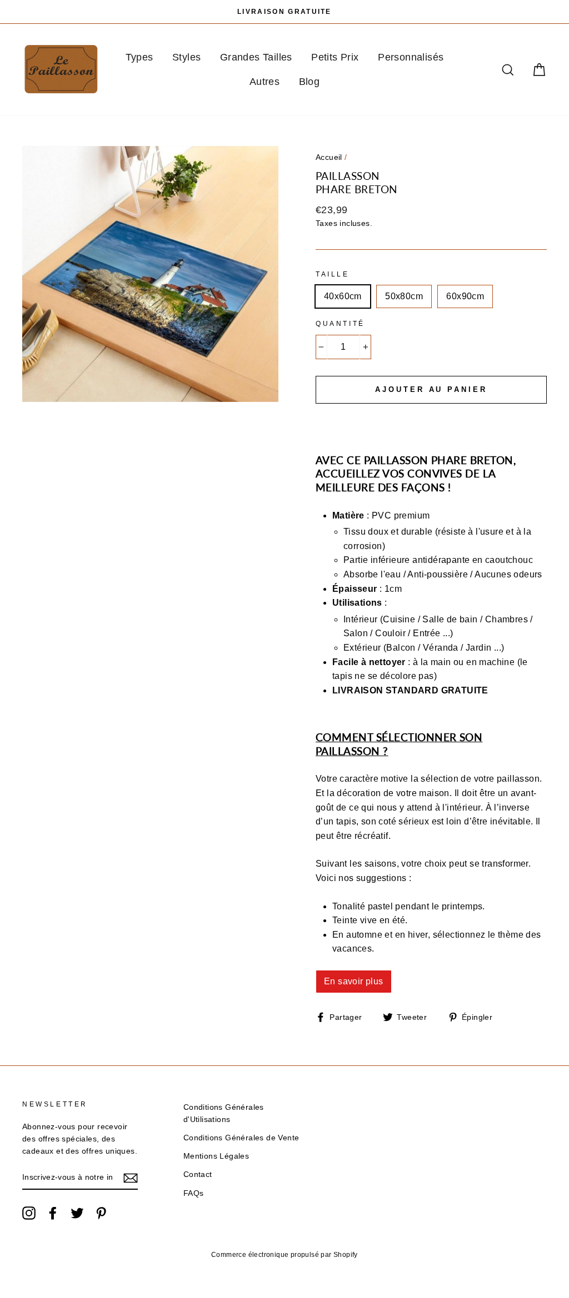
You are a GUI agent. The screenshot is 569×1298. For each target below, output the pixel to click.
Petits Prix (334, 57)
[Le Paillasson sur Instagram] (29, 1213)
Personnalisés (410, 57)
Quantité (340, 324)
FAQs (193, 1193)
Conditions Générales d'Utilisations (223, 1113)
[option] (284, 12)
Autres (264, 81)
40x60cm (343, 296)
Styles (186, 57)
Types (139, 57)
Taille (333, 274)
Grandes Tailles (256, 57)
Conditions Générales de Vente (241, 1138)
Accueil (329, 157)
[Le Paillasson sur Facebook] (52, 1213)
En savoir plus (353, 981)
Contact (197, 1174)
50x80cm (404, 296)
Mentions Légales (216, 1156)
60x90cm (465, 296)
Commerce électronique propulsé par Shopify (284, 1255)
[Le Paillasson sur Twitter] (77, 1213)
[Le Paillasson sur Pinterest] (101, 1213)
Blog (309, 81)
